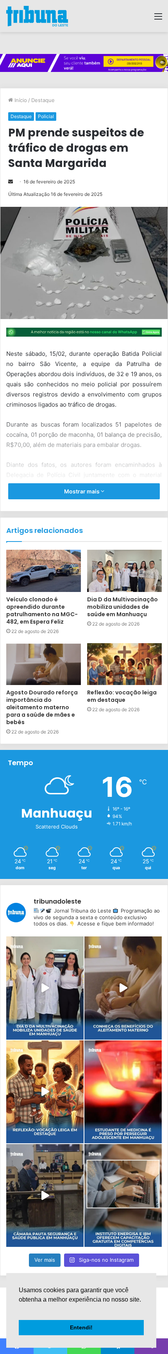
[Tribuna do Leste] (37, 16)
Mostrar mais (82, 491)
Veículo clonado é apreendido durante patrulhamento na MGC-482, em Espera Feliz (42, 610)
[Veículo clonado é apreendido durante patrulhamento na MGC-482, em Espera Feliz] (43, 571)
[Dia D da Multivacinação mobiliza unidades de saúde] (45, 987)
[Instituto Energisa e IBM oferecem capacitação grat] (123, 1195)
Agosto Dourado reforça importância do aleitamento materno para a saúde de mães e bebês (42, 707)
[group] (84, 63)
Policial (46, 116)
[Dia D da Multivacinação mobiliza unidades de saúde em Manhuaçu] (124, 571)
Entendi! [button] (81, 1327)
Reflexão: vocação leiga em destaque (122, 696)
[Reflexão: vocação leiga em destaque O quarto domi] (45, 1091)
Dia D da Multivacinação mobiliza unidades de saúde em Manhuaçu (122, 606)
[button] (20, 1309)
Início (20, 100)
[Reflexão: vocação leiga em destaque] (124, 664)
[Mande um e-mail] (10, 182)
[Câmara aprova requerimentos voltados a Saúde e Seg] (45, 1195)
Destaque (43, 100)
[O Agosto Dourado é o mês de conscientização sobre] (123, 987)
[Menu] (158, 19)
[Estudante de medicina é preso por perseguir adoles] (123, 1091)
